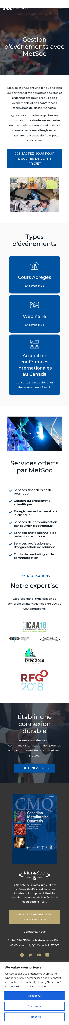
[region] (34, 993)
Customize (34, 1006)
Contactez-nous (35, 931)
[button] (61, 8)
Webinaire (34, 316)
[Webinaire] (34, 305)
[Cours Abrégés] (34, 265)
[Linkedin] (47, 955)
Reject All (34, 1016)
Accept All (34, 995)
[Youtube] (38, 955)
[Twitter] (30, 955)
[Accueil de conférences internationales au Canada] (34, 344)
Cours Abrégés (34, 277)
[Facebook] (22, 955)
